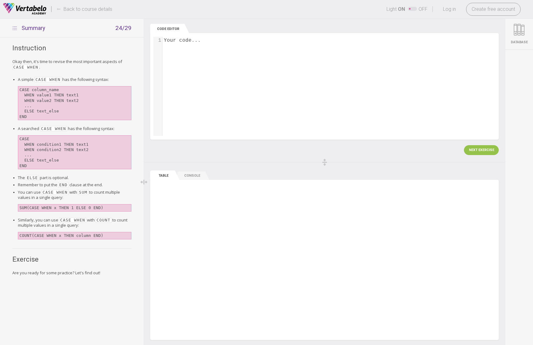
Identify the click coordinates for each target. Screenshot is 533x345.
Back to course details (88, 9)
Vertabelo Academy (24, 9)
